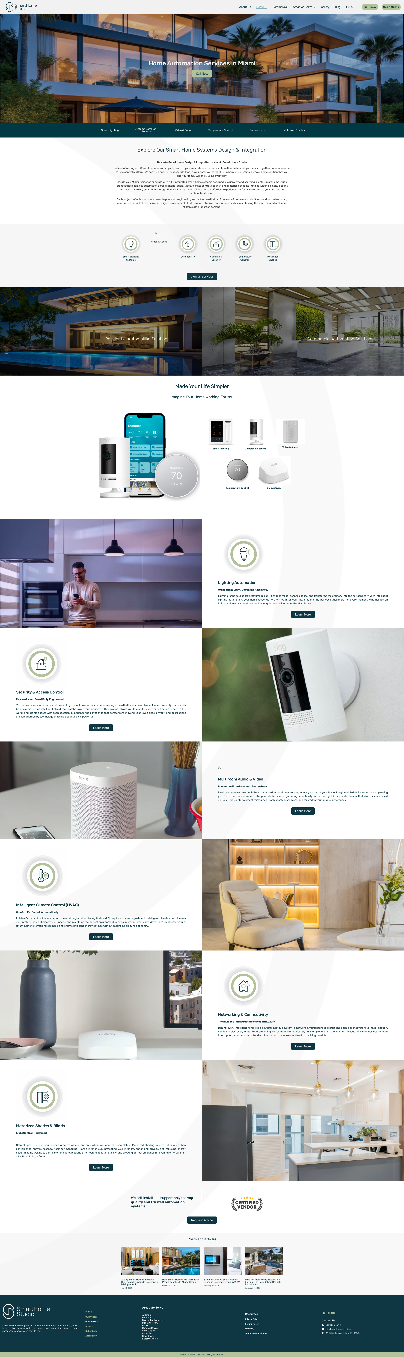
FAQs (349, 7)
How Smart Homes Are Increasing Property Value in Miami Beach (180, 1280)
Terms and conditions (256, 1333)
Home (260, 7)
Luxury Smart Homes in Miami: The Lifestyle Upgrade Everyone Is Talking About (139, 1282)
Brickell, (146, 1325)
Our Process (91, 1317)
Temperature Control (220, 130)
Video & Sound (183, 130)
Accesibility (91, 1336)
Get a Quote (91, 1331)
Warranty (249, 1328)
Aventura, (147, 1315)
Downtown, (148, 1336)
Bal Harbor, (147, 1317)
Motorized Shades (294, 130)
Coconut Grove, (150, 1328)
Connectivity (257, 130)
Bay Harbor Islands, (152, 1320)
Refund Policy (252, 1324)
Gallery (325, 7)
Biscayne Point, (150, 1322)
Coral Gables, (148, 1330)
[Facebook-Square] (324, 1313)
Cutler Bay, (147, 1333)
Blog (338, 7)
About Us (245, 7)
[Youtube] (333, 1313)
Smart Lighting (110, 130)
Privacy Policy (251, 1319)
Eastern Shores (150, 1338)
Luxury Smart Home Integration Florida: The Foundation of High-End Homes (263, 1282)
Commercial (280, 7)
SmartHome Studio (12, 1325)
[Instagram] (328, 1313)
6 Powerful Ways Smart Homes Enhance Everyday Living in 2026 (222, 1280)
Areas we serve (302, 7)
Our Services (91, 1321)
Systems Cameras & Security (146, 130)
